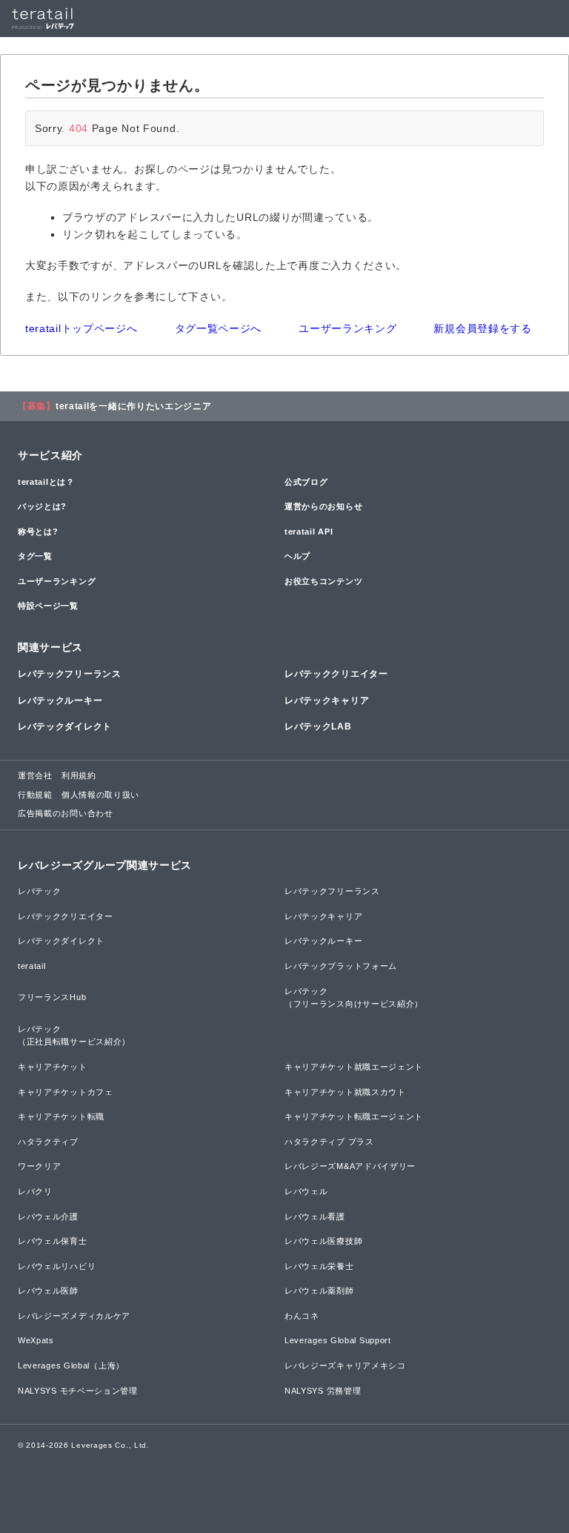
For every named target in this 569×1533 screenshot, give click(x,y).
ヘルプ (297, 556)
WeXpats (36, 1340)
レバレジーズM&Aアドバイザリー (350, 1166)
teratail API (308, 531)
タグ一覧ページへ (218, 328)
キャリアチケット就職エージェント (353, 1066)
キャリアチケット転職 (61, 1116)
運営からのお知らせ (323, 506)
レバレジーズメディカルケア (74, 1315)
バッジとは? (42, 506)
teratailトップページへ (81, 328)
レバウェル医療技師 (323, 1240)
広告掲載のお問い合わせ (65, 813)
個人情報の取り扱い (100, 794)
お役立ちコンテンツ (323, 581)
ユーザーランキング (347, 328)
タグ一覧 (35, 556)
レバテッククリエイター (336, 674)
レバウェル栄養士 (319, 1266)
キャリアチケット (52, 1066)
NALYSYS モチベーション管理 (78, 1390)
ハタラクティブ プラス (329, 1141)
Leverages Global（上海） (71, 1365)
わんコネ (301, 1315)
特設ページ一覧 (48, 605)
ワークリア (39, 1166)
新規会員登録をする (482, 328)
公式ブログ (306, 481)
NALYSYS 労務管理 (322, 1390)
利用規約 (78, 775)
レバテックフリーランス (70, 674)
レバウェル (306, 1191)
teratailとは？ (46, 481)
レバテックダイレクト (65, 726)
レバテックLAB (318, 726)
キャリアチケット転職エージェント (353, 1116)
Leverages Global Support (337, 1340)
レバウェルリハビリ (57, 1266)
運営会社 (35, 775)
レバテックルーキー (60, 700)
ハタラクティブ (48, 1141)
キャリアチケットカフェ (65, 1091)
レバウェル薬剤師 (319, 1290)
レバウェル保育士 (52, 1240)
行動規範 (35, 794)
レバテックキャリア (326, 700)
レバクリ (35, 1191)
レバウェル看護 (314, 1216)
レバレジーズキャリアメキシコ (345, 1365)
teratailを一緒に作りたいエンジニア (134, 406)
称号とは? (38, 531)
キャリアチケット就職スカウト (345, 1091)
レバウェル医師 (48, 1290)
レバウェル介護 (48, 1216)
